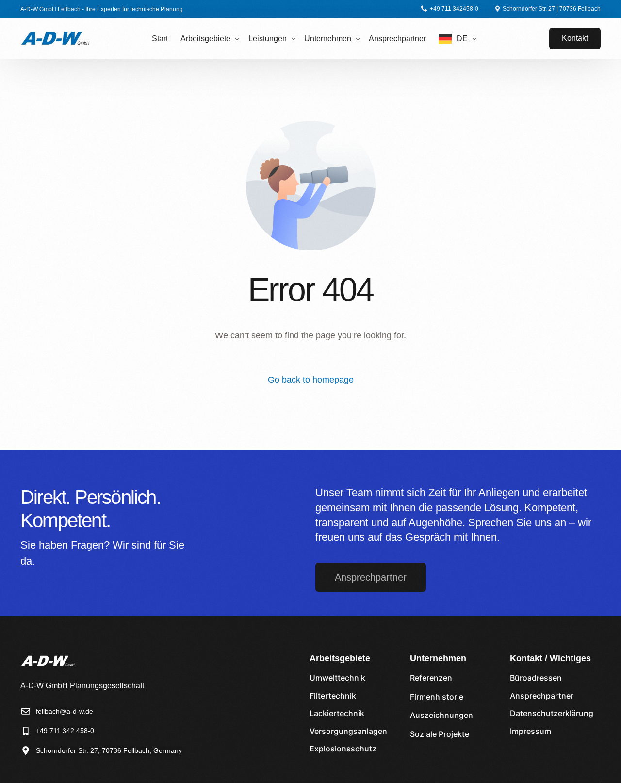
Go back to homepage (311, 379)
